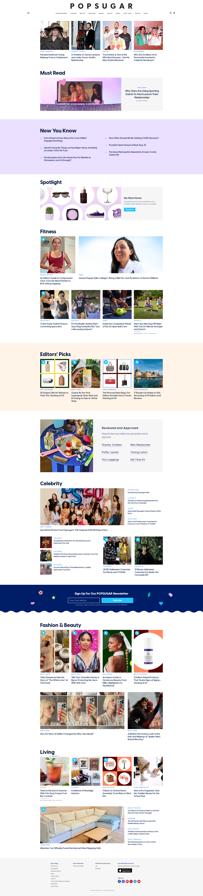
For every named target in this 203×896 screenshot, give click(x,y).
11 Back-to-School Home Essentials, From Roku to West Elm (117, 793)
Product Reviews (46, 275)
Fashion (74, 13)
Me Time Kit (138, 459)
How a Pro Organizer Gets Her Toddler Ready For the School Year (147, 793)
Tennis (81, 275)
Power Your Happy (78, 866)
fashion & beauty (60, 625)
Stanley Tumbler (112, 444)
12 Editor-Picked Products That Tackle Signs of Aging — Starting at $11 (147, 680)
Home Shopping (133, 829)
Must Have (128, 13)
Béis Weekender (141, 444)
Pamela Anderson (46, 51)
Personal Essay (133, 490)
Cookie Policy (54, 886)
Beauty (82, 13)
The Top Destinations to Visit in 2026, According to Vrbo (142, 843)
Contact (53, 878)
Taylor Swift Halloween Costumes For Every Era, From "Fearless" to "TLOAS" (142, 523)
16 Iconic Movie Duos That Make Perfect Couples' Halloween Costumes (72, 568)
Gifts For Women (46, 389)
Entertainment (61, 13)
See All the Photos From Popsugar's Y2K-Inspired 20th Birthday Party (74, 530)
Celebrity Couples (78, 51)
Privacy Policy (101, 605)
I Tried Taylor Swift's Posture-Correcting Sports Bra (54, 325)
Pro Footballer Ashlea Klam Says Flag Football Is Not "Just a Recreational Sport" (85, 327)
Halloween (57, 538)
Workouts (138, 320)
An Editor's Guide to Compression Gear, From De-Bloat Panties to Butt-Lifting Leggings (56, 281)
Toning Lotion (139, 452)
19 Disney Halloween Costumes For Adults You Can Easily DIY (147, 572)
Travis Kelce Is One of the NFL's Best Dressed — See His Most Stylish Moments (116, 57)
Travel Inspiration (109, 389)
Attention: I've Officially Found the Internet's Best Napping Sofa (70, 848)
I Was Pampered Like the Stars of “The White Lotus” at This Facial (54, 680)
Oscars (130, 508)
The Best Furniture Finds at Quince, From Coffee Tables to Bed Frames (143, 833)
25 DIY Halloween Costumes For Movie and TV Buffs (116, 570)
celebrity (51, 484)
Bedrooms (131, 818)
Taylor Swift (45, 320)
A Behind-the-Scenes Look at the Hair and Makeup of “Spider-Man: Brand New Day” (144, 737)
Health (109, 13)
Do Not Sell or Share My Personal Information (60, 882)
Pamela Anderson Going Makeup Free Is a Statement (54, 56)
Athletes (106, 51)
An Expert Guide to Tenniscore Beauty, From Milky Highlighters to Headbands (115, 681)
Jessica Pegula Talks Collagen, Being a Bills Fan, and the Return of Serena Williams (118, 278)
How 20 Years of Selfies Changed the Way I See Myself (66, 734)
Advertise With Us (56, 871)
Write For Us (54, 866)
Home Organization (141, 787)
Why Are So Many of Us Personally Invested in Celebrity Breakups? (145, 57)
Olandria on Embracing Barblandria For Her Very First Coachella (143, 502)
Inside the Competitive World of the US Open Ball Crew (117, 325)
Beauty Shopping (140, 674)
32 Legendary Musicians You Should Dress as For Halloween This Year (72, 542)
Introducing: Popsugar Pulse (138, 493)
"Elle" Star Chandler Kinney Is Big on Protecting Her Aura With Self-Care (85, 680)
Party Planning (46, 527)
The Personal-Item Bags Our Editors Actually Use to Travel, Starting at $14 (117, 395)
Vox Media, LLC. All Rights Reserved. (104, 890)
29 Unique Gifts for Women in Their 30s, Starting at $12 (54, 394)
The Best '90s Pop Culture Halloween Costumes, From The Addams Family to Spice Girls (75, 555)
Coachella (132, 498)
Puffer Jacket (110, 452)
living (47, 752)
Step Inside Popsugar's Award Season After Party (144, 512)
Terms (93, 605)
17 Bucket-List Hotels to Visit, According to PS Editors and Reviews (147, 395)
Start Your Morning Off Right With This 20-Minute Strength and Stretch (148, 327)
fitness (48, 232)
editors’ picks (55, 354)
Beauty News (76, 389)
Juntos (137, 13)
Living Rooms (45, 845)
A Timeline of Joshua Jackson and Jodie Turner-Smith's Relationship (85, 57)
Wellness (92, 13)
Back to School (109, 787)
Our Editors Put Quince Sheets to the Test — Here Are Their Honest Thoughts (144, 812)
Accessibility (54, 868)
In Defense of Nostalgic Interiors (82, 792)
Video (146, 13)
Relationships (139, 51)
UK (96, 866)
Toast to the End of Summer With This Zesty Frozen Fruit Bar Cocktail (53, 793)
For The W (75, 320)
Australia (97, 868)
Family (118, 13)
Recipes (43, 787)
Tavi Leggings (110, 459)
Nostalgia (75, 787)
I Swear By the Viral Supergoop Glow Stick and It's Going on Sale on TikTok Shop (84, 396)
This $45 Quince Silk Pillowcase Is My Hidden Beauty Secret (142, 822)
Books (101, 13)
